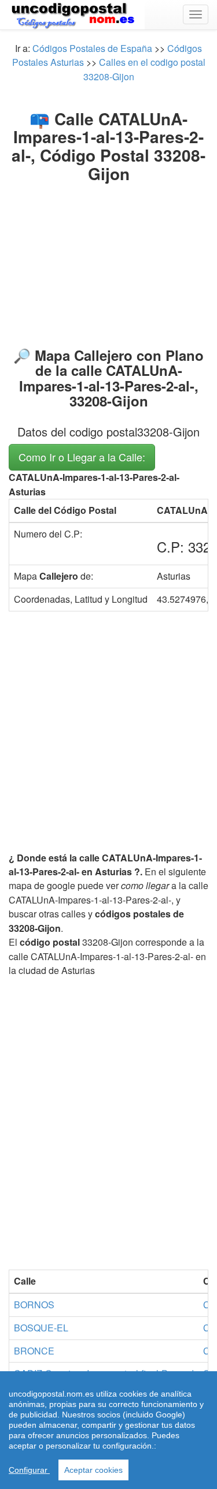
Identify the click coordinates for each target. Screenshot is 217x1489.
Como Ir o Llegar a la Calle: (82, 456)
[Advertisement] (108, 262)
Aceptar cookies (93, 1470)
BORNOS (34, 1304)
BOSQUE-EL (41, 1327)
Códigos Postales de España (92, 48)
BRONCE (34, 1350)
